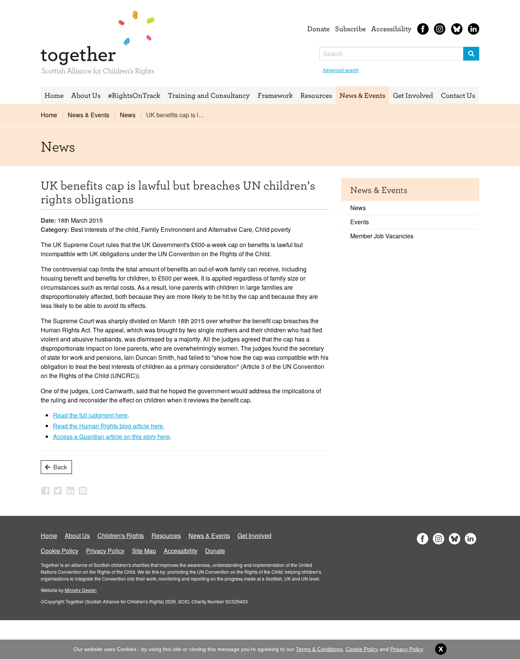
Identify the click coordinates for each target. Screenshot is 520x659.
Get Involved (413, 95)
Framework (275, 95)
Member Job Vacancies (381, 235)
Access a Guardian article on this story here (111, 436)
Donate (318, 28)
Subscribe (350, 28)
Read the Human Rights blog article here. (108, 425)
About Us (85, 95)
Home (54, 95)
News (128, 114)
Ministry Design (81, 590)
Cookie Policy (59, 550)
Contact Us (458, 95)
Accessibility (391, 28)
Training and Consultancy (209, 95)
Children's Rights (120, 535)
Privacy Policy (105, 550)
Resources (316, 95)
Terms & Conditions (319, 649)
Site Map (144, 550)
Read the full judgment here (90, 415)
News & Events (362, 95)
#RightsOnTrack (134, 95)
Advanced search (341, 70)
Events (359, 221)
